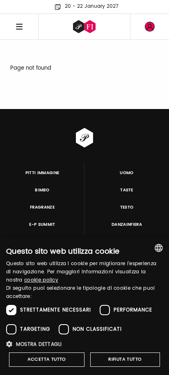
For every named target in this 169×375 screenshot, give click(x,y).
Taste (126, 190)
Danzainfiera (127, 224)
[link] (149, 26)
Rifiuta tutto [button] (125, 359)
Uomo (126, 173)
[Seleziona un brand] (84, 26)
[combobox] (159, 248)
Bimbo (42, 190)
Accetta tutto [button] (46, 359)
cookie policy (41, 280)
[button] (84, 344)
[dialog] (84, 306)
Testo (127, 207)
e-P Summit (42, 224)
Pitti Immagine (42, 173)
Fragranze (42, 207)
